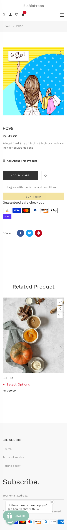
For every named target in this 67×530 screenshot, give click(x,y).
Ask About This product (22, 160)
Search (7, 449)
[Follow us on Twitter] (29, 233)
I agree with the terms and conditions (31, 187)
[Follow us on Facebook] (20, 233)
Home (6, 26)
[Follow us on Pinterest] (38, 233)
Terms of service (13, 457)
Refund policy (12, 465)
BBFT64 (8, 378)
